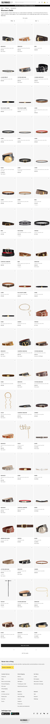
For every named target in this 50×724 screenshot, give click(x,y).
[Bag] (44, 2)
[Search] (16, 2)
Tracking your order (22, 683)
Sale (35, 694)
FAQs (2, 679)
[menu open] (47, 2)
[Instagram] (37, 714)
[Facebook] (34, 714)
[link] (8, 48)
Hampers (36, 696)
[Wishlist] (42, 2)
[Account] (39, 2)
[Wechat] (44, 714)
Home (2, 8)
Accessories (13, 8)
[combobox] (26, 2)
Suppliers (20, 701)
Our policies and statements (24, 706)
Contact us (3, 676)
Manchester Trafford (38, 681)
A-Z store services (5, 694)
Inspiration (20, 694)
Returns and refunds (5, 681)
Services (3, 698)
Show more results (25, 645)
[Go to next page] (47, 650)
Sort (36, 20)
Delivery (19, 676)
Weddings (36, 698)
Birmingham (36, 679)
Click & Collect (21, 679)
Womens (7, 8)
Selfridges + (20, 681)
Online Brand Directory (22, 686)
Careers (19, 698)
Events (2, 701)
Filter (12, 20)
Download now (32, 5)
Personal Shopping (5, 683)
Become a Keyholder (6, 667)
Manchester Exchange (38, 683)
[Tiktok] (41, 714)
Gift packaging (4, 688)
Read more (3, 15)
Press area (20, 703)
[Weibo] (48, 714)
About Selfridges (21, 696)
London (35, 676)
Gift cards (3, 686)
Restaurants (4, 696)
